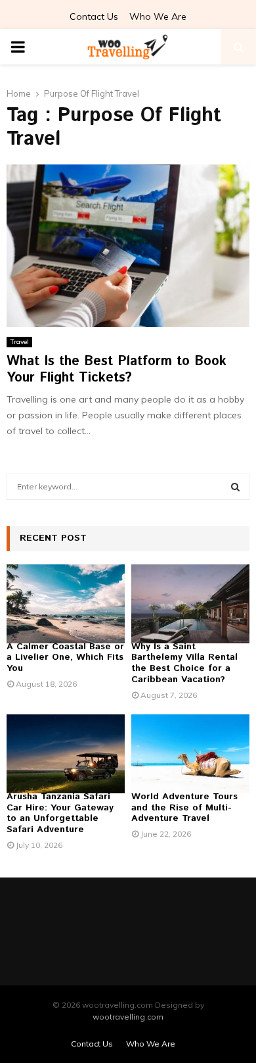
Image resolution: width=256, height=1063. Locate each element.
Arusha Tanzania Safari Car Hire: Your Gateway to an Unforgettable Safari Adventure (60, 813)
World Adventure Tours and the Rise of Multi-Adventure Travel (184, 808)
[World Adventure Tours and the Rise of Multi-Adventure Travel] (190, 753)
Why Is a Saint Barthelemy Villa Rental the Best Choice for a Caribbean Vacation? (184, 663)
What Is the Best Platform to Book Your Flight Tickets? (116, 369)
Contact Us (94, 16)
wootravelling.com (128, 1017)
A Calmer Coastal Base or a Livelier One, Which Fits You (65, 658)
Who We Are (157, 16)
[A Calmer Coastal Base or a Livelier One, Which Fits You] (66, 603)
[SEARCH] (235, 487)
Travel (19, 341)
